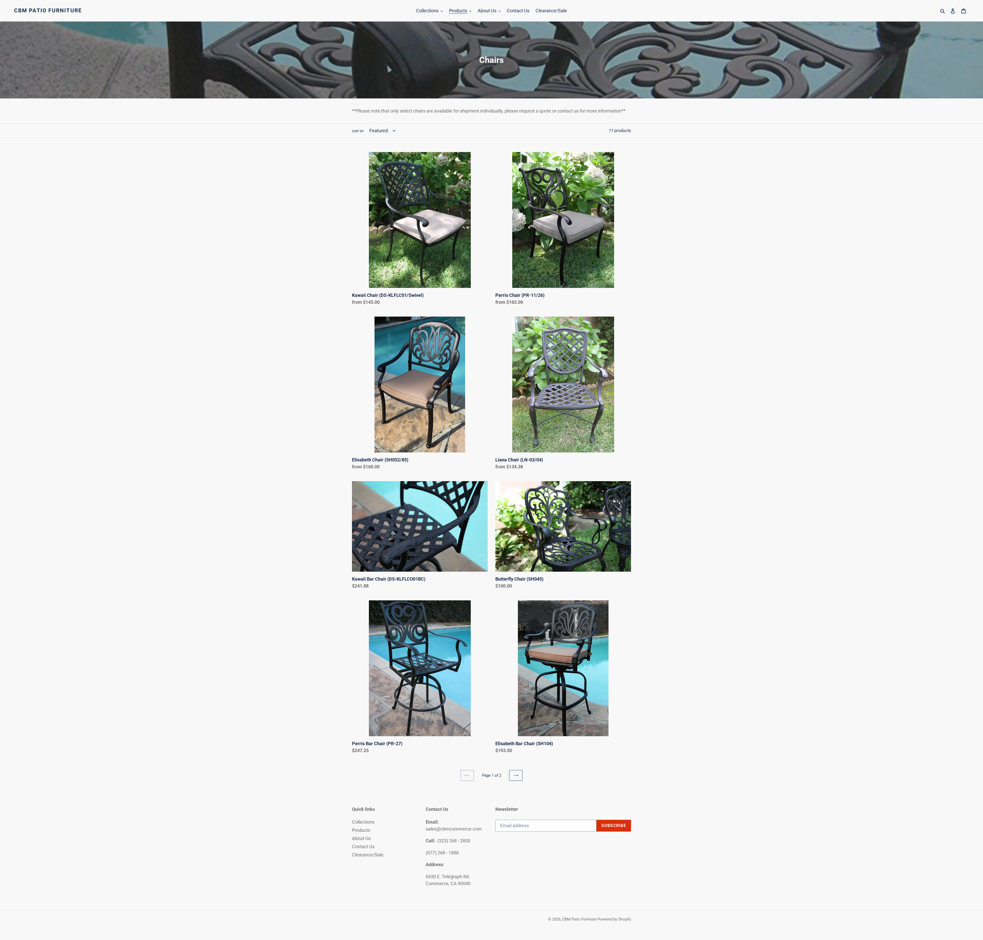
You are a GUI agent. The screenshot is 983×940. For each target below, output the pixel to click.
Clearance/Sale (367, 854)
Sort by (358, 131)
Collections (363, 822)
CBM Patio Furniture (48, 10)
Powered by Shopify (614, 919)
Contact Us (363, 846)
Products (361, 830)
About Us (361, 838)
